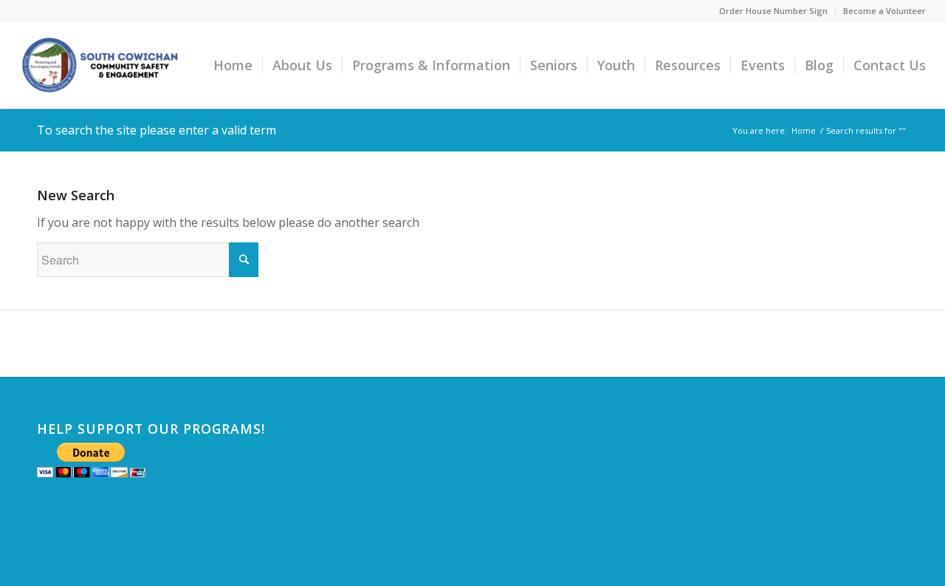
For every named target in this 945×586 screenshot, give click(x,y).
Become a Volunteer (884, 10)
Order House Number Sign (773, 10)
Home (803, 130)
